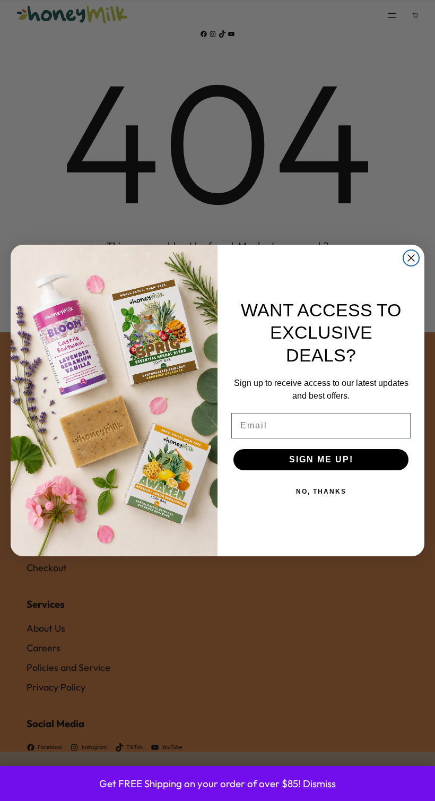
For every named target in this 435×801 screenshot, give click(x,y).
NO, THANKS (321, 491)
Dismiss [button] (319, 783)
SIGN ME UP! (321, 459)
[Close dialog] (411, 258)
